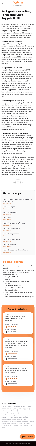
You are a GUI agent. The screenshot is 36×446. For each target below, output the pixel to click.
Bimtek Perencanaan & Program (14, 224)
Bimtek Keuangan (9, 208)
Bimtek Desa (7, 218)
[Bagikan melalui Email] (21, 182)
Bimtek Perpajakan (9, 245)
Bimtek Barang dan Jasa (11, 240)
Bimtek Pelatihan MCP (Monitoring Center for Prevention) (17, 201)
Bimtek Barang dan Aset (11, 235)
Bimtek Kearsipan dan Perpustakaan (15, 251)
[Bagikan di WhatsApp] (15, 182)
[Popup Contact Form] (27, 436)
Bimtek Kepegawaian (10, 213)
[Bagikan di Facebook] (18, 182)
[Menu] (3, 3)
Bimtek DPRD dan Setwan (11, 229)
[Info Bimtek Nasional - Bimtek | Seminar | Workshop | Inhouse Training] (18, 3)
